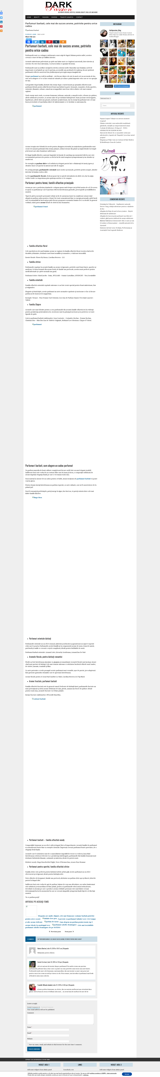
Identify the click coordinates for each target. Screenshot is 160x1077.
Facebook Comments (47, 1007)
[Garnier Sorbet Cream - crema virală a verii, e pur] (122, 61)
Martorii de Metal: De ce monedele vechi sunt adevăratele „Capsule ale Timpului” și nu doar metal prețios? (117, 135)
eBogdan (103, 211)
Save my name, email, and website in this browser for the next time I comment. (55, 1045)
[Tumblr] (56, 40)
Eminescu (103, 228)
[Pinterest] (49, 40)
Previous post (56, 932)
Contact (79, 17)
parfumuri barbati (84, 479)
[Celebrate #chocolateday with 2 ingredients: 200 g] (113, 52)
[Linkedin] (42, 40)
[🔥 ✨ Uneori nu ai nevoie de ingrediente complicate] (104, 70)
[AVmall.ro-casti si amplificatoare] (114, 171)
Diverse (54, 17)
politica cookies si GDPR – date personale (103, 1073)
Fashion (45, 17)
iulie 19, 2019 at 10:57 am (54, 948)
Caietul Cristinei (42, 962)
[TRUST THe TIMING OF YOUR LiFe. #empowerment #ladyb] (113, 44)
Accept (127, 1074)
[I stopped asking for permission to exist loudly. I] (131, 79)
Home (29, 17)
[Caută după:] (116, 105)
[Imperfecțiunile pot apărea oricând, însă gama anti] (122, 52)
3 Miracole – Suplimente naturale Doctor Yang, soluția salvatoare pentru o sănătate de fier (117, 206)
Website (29, 1039)
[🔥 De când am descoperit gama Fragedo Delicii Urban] (113, 70)
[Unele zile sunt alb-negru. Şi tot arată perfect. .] (104, 79)
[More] (63, 40)
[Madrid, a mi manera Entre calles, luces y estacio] (104, 44)
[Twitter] (35, 40)
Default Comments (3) (33, 1007)
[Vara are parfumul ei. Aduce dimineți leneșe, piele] (131, 44)
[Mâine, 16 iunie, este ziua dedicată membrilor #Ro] (131, 61)
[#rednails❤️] (104, 61)
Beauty (36, 17)
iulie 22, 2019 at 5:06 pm (60, 985)
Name (29, 1027)
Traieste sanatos (66, 17)
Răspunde (66, 948)
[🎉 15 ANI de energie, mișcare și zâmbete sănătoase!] (122, 79)
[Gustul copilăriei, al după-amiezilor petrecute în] (122, 44)
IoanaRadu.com (68, 1070)
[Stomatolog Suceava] (114, 193)
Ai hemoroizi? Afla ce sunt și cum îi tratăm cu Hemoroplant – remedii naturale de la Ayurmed (117, 223)
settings (85, 1075)
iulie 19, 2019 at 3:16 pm (55, 962)
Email (29, 1033)
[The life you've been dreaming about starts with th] (104, 52)
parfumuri (35, 76)
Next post (68, 932)
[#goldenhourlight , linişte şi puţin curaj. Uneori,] (113, 61)
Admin (34, 34)
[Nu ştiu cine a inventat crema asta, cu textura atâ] (113, 79)
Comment (30, 1013)
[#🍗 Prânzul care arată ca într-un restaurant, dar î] (131, 70)
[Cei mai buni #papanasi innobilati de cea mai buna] (131, 52)
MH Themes (47, 1059)
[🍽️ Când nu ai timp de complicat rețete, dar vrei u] (122, 70)
